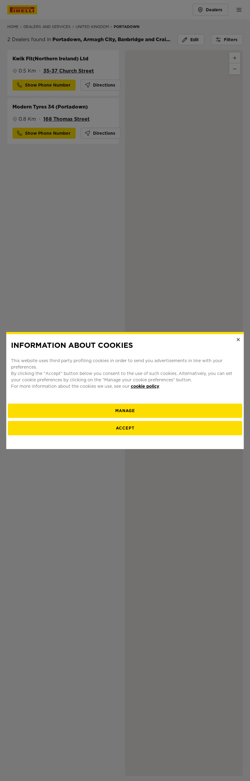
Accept (125, 428)
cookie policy (145, 386)
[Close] (238, 339)
